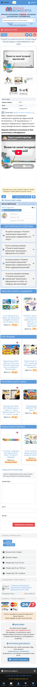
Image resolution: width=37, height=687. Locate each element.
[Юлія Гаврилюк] (4, 215)
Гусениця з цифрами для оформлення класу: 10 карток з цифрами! (11, 454)
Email (4, 516)
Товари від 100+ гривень (15, 573)
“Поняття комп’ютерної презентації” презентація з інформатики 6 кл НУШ (21, 587)
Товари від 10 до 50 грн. (15, 562)
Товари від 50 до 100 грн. (15, 568)
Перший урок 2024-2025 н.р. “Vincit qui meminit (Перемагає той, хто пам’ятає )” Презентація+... (11, 365)
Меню (20, 2)
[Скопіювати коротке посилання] (27, 34)
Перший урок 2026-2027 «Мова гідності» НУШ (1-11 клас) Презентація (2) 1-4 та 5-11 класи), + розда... (11, 410)
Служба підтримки (19, 659)
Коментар (6, 481)
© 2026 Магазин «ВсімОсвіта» (18, 676)
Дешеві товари (11, 557)
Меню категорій (10, 30)
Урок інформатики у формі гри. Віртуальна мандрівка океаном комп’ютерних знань (11, 319)
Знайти (33, 20)
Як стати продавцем (19, 25)
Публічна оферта (10, 671)
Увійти (33, 3)
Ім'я (4, 507)
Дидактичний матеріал (22, 112)
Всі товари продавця (27, 204)
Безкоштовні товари (14, 552)
